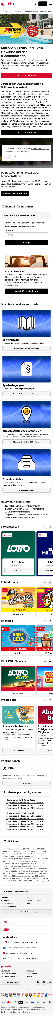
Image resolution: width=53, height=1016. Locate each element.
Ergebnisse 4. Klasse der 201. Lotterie (24, 824)
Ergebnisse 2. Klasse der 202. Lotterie (25, 805)
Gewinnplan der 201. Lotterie (20, 813)
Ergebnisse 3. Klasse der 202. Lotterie (25, 808)
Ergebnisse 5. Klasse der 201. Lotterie (25, 826)
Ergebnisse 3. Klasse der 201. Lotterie (25, 821)
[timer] (7, 535)
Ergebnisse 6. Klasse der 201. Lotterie (25, 829)
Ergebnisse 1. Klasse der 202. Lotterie (25, 802)
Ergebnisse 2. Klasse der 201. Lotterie (25, 818)
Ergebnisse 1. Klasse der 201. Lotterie (25, 816)
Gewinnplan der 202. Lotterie (20, 800)
